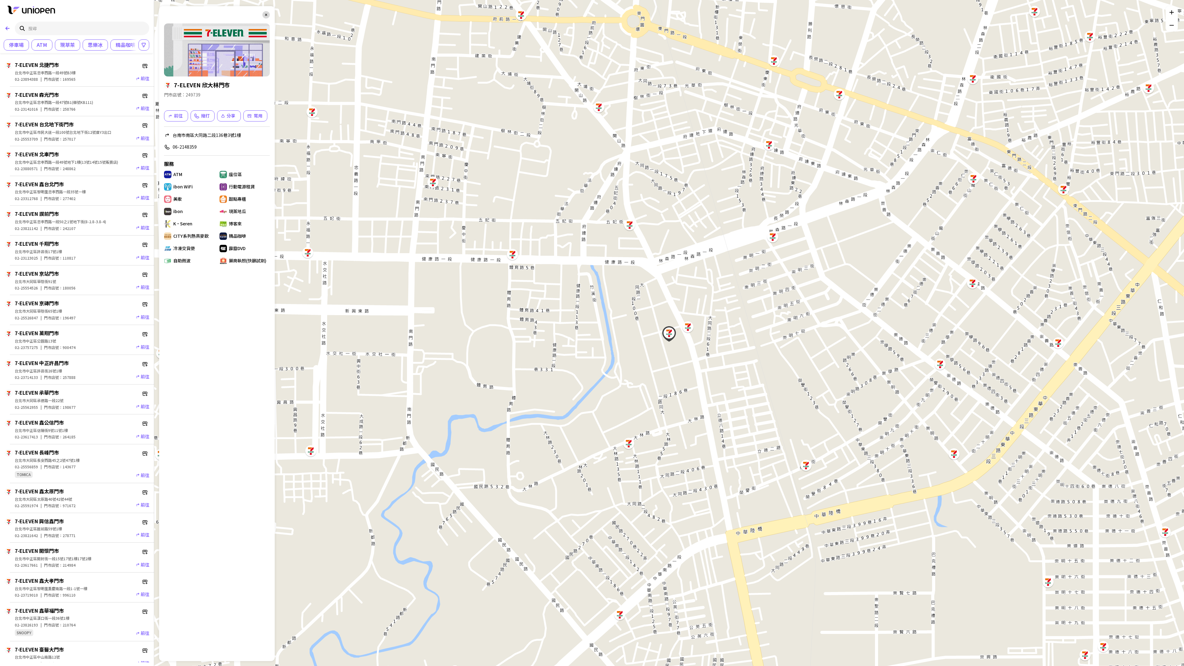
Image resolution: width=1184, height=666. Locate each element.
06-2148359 (185, 147)
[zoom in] (1172, 12)
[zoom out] (1172, 25)
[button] (620, 614)
